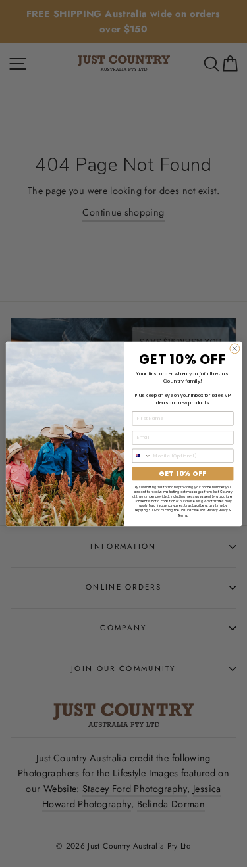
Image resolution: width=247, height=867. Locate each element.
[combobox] (141, 455)
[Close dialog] (234, 349)
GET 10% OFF (182, 473)
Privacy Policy (216, 510)
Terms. (182, 515)
